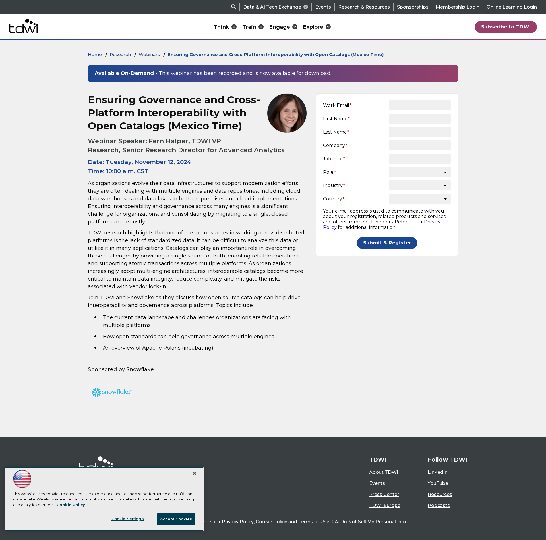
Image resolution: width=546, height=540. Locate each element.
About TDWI (383, 472)
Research (120, 54)
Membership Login (457, 7)
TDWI (377, 459)
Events (323, 7)
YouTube (438, 483)
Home (95, 54)
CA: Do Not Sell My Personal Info (368, 521)
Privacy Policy (238, 521)
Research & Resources (364, 7)
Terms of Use (313, 521)
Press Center (384, 494)
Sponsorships (413, 7)
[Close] (194, 473)
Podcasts (439, 505)
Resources (440, 494)
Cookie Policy (271, 521)
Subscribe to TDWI (506, 27)
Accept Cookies (176, 519)
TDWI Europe (384, 505)
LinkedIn (438, 472)
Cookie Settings (127, 518)
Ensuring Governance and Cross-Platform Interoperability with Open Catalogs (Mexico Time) (276, 54)
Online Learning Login (512, 7)
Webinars (149, 54)
